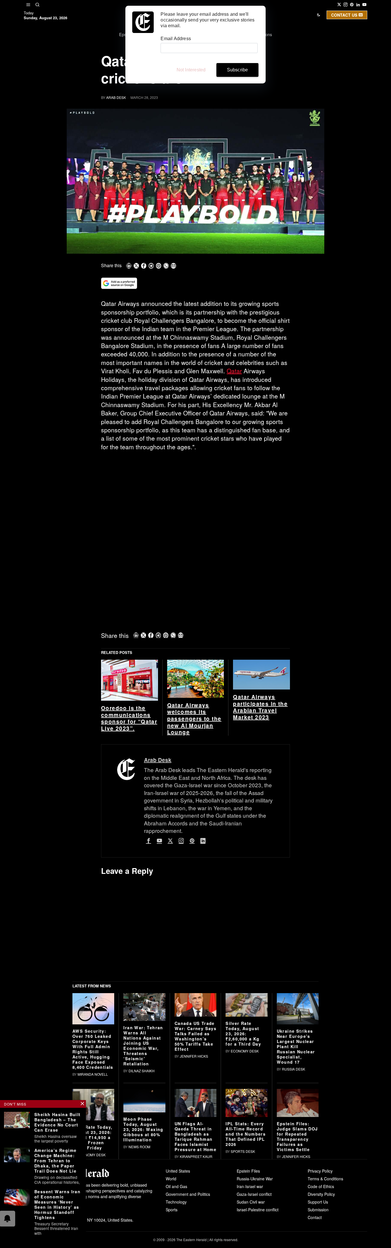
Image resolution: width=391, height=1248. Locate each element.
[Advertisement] (195, 498)
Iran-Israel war (250, 1186)
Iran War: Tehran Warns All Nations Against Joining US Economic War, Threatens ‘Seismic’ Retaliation (143, 1045)
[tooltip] (339, 4)
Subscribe (237, 69)
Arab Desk (116, 97)
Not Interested (191, 69)
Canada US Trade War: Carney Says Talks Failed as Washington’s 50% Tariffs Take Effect (195, 1036)
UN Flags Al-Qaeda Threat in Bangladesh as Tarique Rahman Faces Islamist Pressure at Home (195, 1136)
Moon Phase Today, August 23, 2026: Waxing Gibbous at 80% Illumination (143, 1129)
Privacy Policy (320, 1171)
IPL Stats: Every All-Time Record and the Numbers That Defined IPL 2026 (246, 1134)
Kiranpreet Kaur (196, 1156)
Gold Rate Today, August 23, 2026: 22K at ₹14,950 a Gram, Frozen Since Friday (92, 1137)
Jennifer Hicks (194, 1056)
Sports (171, 1209)
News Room (139, 1146)
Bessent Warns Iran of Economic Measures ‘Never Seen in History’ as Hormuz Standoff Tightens (57, 1204)
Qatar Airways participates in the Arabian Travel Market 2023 (260, 707)
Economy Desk (245, 1050)
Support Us (318, 1202)
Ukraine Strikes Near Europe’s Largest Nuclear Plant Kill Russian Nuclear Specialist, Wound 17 (296, 1046)
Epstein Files (248, 1171)
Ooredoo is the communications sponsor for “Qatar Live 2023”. (129, 718)
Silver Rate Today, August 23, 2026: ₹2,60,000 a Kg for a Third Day (243, 1033)
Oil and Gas (176, 1186)
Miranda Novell (93, 1074)
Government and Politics (188, 1194)
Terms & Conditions (325, 1178)
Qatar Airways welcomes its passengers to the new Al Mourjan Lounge (194, 719)
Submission (318, 1209)
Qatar (234, 370)
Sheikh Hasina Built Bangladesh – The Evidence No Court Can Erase (57, 1122)
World (171, 1178)
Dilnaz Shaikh (142, 1070)
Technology (176, 1202)
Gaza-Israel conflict (254, 1194)
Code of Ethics (321, 1186)
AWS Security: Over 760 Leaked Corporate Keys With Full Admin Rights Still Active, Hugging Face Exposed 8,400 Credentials (92, 1049)
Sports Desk (243, 1151)
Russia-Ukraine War (255, 1178)
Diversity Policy (321, 1194)
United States (178, 1171)
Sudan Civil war (251, 1202)
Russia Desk (293, 1069)
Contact (315, 1217)
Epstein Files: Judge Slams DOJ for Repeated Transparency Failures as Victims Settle (297, 1136)
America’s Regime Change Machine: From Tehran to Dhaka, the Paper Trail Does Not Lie (55, 1160)
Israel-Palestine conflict (258, 1209)
